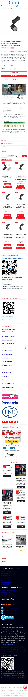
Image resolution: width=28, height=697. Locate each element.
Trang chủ (3, 9)
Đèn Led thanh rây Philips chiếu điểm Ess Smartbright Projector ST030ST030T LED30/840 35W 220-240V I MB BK (7, 207)
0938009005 (12, 1)
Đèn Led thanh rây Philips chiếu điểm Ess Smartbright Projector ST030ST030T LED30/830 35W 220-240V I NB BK (20, 237)
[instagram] (18, 2)
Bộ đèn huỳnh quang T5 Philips (21, 547)
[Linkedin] (10, 80)
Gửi (24, 156)
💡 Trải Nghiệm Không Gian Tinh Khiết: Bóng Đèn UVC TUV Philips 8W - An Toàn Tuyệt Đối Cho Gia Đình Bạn (7, 466)
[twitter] (12, 2)
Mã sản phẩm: (4, 51)
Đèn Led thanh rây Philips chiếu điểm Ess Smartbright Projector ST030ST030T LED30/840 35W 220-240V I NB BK (7, 237)
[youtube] (15, 2)
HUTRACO (4, 561)
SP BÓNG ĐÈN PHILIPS (11, 9)
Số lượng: (3, 68)
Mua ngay (14, 75)
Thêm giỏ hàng (14, 72)
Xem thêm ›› (7, 476)
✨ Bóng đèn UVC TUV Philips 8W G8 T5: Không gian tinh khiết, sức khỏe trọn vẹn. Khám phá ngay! (7, 503)
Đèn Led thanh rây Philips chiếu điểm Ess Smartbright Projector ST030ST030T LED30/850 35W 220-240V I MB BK (20, 177)
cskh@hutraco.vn (19, 1)
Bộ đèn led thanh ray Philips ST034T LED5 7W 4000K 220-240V (7, 176)
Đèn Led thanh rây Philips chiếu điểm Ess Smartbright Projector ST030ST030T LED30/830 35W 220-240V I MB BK (20, 207)
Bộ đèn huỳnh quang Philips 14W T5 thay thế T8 (7, 548)
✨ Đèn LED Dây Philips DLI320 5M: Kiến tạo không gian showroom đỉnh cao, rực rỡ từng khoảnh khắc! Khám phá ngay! (7, 517)
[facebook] (9, 2)
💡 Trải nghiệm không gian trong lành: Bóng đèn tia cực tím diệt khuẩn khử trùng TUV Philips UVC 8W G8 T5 (20, 491)
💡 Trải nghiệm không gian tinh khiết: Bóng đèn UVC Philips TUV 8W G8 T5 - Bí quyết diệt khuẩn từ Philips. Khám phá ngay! (21, 477)
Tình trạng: (3, 65)
